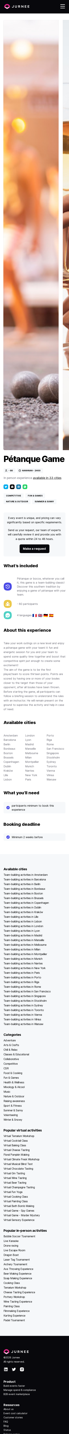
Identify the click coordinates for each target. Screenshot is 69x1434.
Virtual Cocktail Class (16, 1140)
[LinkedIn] (18, 486)
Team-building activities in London (23, 926)
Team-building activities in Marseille (24, 940)
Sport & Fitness (13, 1105)
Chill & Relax (11, 1049)
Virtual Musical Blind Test (18, 1164)
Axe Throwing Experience (18, 1269)
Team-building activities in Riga (21, 982)
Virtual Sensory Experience (19, 1220)
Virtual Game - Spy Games (19, 1210)
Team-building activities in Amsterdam (26, 874)
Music (7, 1091)
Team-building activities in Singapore (25, 996)
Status (7, 1430)
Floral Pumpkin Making (16, 1154)
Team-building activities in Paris (22, 972)
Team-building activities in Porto (22, 977)
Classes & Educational (16, 1054)
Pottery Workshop (14, 1297)
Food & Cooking (13, 1073)
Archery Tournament (15, 1264)
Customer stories (13, 1417)
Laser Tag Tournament (17, 1259)
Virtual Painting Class (16, 1201)
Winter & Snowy (13, 1119)
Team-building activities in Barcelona (25, 879)
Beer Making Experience (17, 1273)
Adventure (10, 1040)
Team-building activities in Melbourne (25, 944)
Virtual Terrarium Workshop (19, 1136)
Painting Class (12, 1306)
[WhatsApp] (25, 486)
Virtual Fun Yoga (13, 1192)
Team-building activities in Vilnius (22, 1019)
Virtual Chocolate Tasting (18, 1168)
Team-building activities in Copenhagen (26, 902)
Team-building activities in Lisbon (23, 921)
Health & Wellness (14, 1082)
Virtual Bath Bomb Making (19, 1206)
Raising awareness (14, 1101)
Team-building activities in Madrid (23, 935)
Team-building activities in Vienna (23, 1014)
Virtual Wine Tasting (15, 1178)
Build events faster (14, 1385)
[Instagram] (22, 1370)
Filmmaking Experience (17, 1311)
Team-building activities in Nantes (23, 963)
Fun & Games (11, 1077)
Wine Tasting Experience (18, 1301)
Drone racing (11, 1245)
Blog (6, 1425)
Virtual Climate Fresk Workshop (22, 1159)
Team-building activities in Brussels (24, 898)
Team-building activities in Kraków (23, 912)
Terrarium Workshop (15, 1287)
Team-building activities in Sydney (23, 1005)
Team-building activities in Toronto (24, 1010)
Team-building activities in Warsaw (23, 1024)
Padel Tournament (14, 1320)
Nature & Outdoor (14, 1096)
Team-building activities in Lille (21, 916)
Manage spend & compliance (20, 1390)
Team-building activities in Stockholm (25, 1000)
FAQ (6, 1421)
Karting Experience (14, 1315)
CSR (6, 1068)
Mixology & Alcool (14, 1087)
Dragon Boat (11, 1255)
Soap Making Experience (18, 1278)
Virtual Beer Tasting (15, 1182)
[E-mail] (12, 486)
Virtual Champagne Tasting (19, 1187)
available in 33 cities (47, 478)
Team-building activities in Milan (22, 949)
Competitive (11, 1063)
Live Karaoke (11, 1241)
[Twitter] (6, 486)
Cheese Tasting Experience (19, 1292)
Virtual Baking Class (15, 1145)
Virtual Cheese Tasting (17, 1150)
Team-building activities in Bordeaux (24, 888)
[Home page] (16, 6)
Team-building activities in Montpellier (25, 954)
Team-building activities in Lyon (22, 930)
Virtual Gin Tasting (14, 1173)
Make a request (34, 548)
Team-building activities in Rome (22, 986)
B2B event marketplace (17, 1394)
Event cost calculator (15, 1413)
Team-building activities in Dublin (22, 907)
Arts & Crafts (11, 1045)
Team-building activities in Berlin (22, 884)
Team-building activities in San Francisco (27, 991)
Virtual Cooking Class (16, 1196)
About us (9, 1409)
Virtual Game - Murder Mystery (22, 1215)
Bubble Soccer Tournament (19, 1236)
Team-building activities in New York (25, 968)
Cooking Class (12, 1283)
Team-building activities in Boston (23, 893)
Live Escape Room (14, 1250)
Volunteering (11, 1115)
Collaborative (11, 1059)
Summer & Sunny (13, 1110)
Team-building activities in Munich (23, 958)
